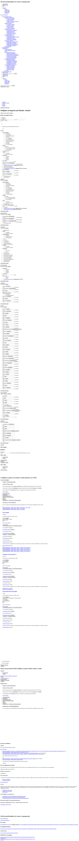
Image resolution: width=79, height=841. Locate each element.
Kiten (6, 385)
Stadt (6, 402)
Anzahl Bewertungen (6, 493)
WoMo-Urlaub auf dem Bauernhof (13, 55)
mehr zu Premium (3, 749)
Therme (7, 324)
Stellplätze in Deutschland (9, 17)
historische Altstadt (13, 408)
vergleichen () (12, 675)
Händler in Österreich (10, 66)
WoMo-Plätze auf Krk (10, 37)
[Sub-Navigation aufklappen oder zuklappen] (14, 29)
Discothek (8, 369)
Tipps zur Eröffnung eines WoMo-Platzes (26, 828)
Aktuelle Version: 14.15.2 (30, 839)
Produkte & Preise (10, 828)
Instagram (6, 832)
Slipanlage (8, 387)
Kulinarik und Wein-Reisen (11, 56)
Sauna (6, 322)
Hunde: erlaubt (5, 457)
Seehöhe (4, 499)
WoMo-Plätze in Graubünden (12, 30)
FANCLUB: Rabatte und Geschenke (71, 824)
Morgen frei (4, 118)
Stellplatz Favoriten (8, 46)
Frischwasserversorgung (8, 166)
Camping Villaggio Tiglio (33, 753)
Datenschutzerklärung (10, 837)
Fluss (6, 400)
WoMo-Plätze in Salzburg (11, 45)
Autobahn (8, 412)
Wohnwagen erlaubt (7, 176)
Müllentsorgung (6, 261)
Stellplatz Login (5, 5)
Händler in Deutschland (11, 65)
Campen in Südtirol (10, 27)
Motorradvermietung (13, 360)
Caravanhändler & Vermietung (10, 64)
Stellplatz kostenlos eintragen (39, 824)
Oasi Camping (6, 512)
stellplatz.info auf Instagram (7, 791)
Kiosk (6, 290)
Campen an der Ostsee (11, 18)
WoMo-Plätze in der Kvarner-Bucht (13, 36)
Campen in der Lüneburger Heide (12, 21)
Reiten (6, 347)
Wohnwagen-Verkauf (10, 69)
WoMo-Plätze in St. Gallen (11, 33)
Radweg (7, 169)
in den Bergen (6, 404)
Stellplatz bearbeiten (52, 828)
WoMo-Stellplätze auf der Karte (5, 824)
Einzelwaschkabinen (7, 243)
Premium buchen (16, 828)
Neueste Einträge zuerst (7, 699)
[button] (6, 661)
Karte (5, 113)
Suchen (15, 73)
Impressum (2, 837)
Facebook (2, 832)
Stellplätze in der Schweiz (9, 29)
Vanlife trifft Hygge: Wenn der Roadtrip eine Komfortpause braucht (14, 796)
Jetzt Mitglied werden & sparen (5, 804)
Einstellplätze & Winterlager (9, 59)
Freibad (7, 313)
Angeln (7, 351)
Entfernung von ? (5, 500)
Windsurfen (9, 383)
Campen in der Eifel (10, 22)
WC (4, 238)
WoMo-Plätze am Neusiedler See (12, 44)
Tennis (6, 338)
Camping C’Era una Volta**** (9, 554)
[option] (6, 9)
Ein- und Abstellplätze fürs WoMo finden (27, 824)
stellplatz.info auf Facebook (7, 790)
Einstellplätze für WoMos (11, 60)
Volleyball (8, 349)
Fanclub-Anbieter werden (37, 828)
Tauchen (7, 374)
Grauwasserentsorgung (8, 258)
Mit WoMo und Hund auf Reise (12, 54)
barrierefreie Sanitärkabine (8, 244)
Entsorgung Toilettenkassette (9, 167)
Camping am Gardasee (11, 24)
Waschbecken (6, 242)
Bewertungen (5, 494)
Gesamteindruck (11, 424)
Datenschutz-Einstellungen (5, 820)
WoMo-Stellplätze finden (7, 16)
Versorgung (9, 433)
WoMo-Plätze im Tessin (11, 31)
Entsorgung (9, 435)
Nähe (8, 113)
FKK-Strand (9, 320)
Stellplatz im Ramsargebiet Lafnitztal (29, 758)
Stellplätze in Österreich (9, 40)
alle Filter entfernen (4, 460)
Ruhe (6, 428)
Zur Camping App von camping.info (59, 824)
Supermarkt (9, 296)
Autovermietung (11, 358)
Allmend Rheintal (20, 759)
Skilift (6, 365)
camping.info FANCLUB (7, 71)
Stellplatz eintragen (6, 47)
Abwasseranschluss (7, 260)
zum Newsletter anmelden (48, 824)
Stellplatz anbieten (3, 828)
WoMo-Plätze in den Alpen (11, 42)
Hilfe (3, 6)
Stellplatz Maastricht (21, 752)
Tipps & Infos (5, 48)
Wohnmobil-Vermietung (11, 67)
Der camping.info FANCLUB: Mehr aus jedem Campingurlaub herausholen (15, 798)
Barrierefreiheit (5, 4)
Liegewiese (9, 331)
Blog (12, 832)
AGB (5, 837)
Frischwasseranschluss (8, 257)
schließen (12, 529)
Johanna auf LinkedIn (6, 780)
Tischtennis (9, 340)
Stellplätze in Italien (8, 23)
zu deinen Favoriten (31, 837)
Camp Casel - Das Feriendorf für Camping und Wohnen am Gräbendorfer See (50, 751)
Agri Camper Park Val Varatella (10, 591)
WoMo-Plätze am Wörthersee (12, 43)
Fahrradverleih (10, 356)
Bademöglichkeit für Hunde (17, 329)
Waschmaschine (6, 252)
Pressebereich (15, 832)
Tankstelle (8, 286)
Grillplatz (7, 333)
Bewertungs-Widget (45, 828)
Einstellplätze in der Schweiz (12, 63)
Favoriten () (4, 675)
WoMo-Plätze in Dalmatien (11, 38)
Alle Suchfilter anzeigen (4, 211)
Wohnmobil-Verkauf (10, 68)
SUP (5, 376)
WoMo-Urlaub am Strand (11, 53)
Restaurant (8, 300)
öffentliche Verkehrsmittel (16, 410)
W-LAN (7, 437)
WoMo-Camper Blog (8, 49)
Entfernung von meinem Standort (8, 700)
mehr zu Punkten (5, 491)
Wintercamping (6, 177)
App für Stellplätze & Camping (10, 50)
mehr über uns (5, 792)
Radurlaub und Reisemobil (11, 58)
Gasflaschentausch (13, 288)
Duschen (5, 239)
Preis (6, 160)
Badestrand (9, 311)
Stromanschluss (6, 230)
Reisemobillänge (11, 216)
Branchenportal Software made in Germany (13, 839)
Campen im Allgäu (10, 20)
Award (6, 51)
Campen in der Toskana (11, 28)
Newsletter (6, 70)
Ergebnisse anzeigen (4, 462)
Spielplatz (8, 171)
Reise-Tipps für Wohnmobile (10, 52)
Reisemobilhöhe (11, 218)
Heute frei (3, 117)
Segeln (7, 378)
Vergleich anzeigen (6, 538)
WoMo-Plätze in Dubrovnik (11, 39)
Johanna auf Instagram (6, 779)
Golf (5, 342)
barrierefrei (6, 207)
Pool (5, 315)
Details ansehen (5, 524)
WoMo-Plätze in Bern (10, 32)
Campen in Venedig (10, 26)
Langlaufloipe (10, 367)
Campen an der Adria (10, 25)
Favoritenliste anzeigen (7, 529)
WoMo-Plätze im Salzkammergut (12, 41)
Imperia (4, 458)
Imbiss (6, 298)
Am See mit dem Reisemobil (12, 57)
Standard (4, 685)
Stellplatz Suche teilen (4, 665)
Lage (5, 426)
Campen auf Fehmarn (10, 19)
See (5, 398)
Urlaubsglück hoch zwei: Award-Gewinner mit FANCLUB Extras (14, 797)
